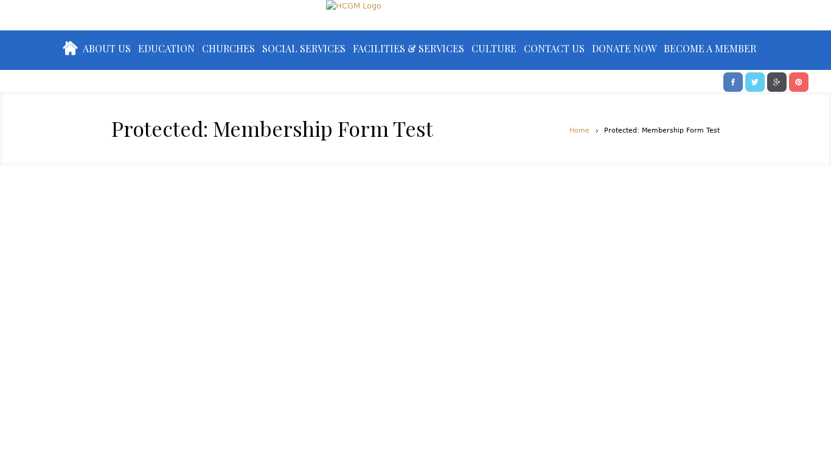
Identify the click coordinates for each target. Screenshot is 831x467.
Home (579, 130)
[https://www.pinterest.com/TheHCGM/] (798, 81)
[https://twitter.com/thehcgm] (755, 81)
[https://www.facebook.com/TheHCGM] (733, 81)
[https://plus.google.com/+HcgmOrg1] (777, 81)
